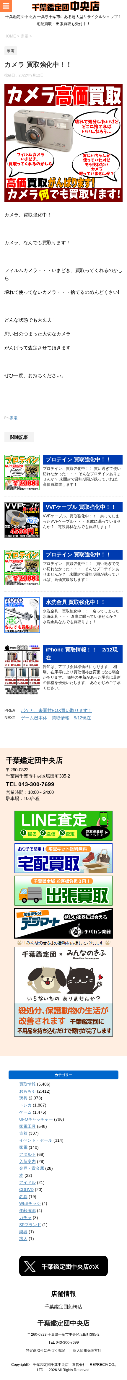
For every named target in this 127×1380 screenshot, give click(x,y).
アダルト (27, 1154)
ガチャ (25, 1217)
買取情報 (27, 1084)
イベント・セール (35, 1140)
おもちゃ (27, 1091)
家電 (13, 418)
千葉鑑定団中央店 (63, 1323)
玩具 (23, 1098)
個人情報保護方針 (87, 1350)
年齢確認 (27, 1210)
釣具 (23, 1196)
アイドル (27, 1182)
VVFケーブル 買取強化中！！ (81, 507)
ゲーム (25, 1112)
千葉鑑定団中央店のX (70, 1266)
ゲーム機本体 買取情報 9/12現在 (56, 717)
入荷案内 (27, 1161)
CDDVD (26, 1189)
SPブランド (30, 1224)
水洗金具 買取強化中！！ (76, 602)
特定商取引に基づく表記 (45, 1350)
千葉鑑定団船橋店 (63, 1306)
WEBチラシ (30, 1203)
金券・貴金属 (31, 1168)
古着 (23, 1133)
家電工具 (27, 1126)
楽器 (23, 1231)
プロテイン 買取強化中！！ (78, 459)
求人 (23, 1238)
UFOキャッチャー (36, 1119)
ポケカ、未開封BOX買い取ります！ (56, 710)
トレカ (25, 1105)
